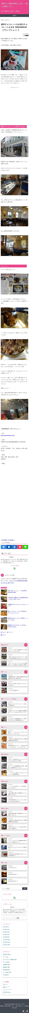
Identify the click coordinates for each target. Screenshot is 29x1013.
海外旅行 (5, 954)
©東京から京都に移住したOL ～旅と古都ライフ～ (12, 1006)
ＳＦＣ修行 (6, 972)
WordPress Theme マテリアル (17, 1004)
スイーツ (10, 632)
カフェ (3, 632)
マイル (4, 957)
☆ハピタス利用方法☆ (13, 690)
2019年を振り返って (13, 874)
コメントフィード (7, 989)
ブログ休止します (12, 867)
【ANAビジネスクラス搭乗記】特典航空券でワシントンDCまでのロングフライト (17, 712)
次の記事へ (11, 540)
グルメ (27, 35)
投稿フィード (6, 987)
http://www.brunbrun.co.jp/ (8, 435)
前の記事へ (5, 540)
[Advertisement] (14, 103)
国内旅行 (5, 967)
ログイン (5, 984)
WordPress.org (6, 992)
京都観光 (5, 964)
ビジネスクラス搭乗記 (8, 959)
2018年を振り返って (13, 881)
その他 (4, 974)
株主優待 (5, 969)
